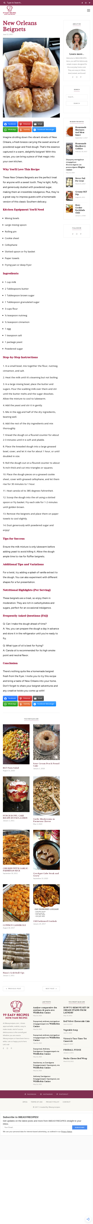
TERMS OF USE (37, 1102)
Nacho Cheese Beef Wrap (75, 1058)
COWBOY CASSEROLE (14, 925)
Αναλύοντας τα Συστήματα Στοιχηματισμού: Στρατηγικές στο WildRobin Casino (46, 1065)
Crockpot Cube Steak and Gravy (46, 874)
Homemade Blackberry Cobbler (80, 146)
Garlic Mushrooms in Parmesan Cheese (44, 820)
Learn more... (77, 54)
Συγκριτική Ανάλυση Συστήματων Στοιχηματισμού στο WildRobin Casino (46, 1051)
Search (77, 103)
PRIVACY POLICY (52, 1102)
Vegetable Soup (70, 1030)
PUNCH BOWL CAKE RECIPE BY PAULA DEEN (15, 816)
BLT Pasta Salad (11, 768)
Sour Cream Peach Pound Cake (46, 764)
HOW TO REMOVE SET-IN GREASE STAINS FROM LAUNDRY (76, 1010)
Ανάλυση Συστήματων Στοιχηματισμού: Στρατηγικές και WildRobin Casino (46, 1078)
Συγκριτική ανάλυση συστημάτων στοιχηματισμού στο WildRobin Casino (46, 1023)
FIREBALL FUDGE (72, 1050)
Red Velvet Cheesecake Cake (76, 1021)
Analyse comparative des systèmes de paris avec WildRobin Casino (45, 1010)
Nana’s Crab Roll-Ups (13, 973)
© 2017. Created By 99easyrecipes (46, 1107)
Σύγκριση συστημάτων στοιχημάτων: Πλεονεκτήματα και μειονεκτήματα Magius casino (75, 164)
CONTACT (66, 1102)
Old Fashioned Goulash (45, 921)
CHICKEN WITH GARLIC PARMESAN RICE (15, 869)
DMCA (25, 1102)
